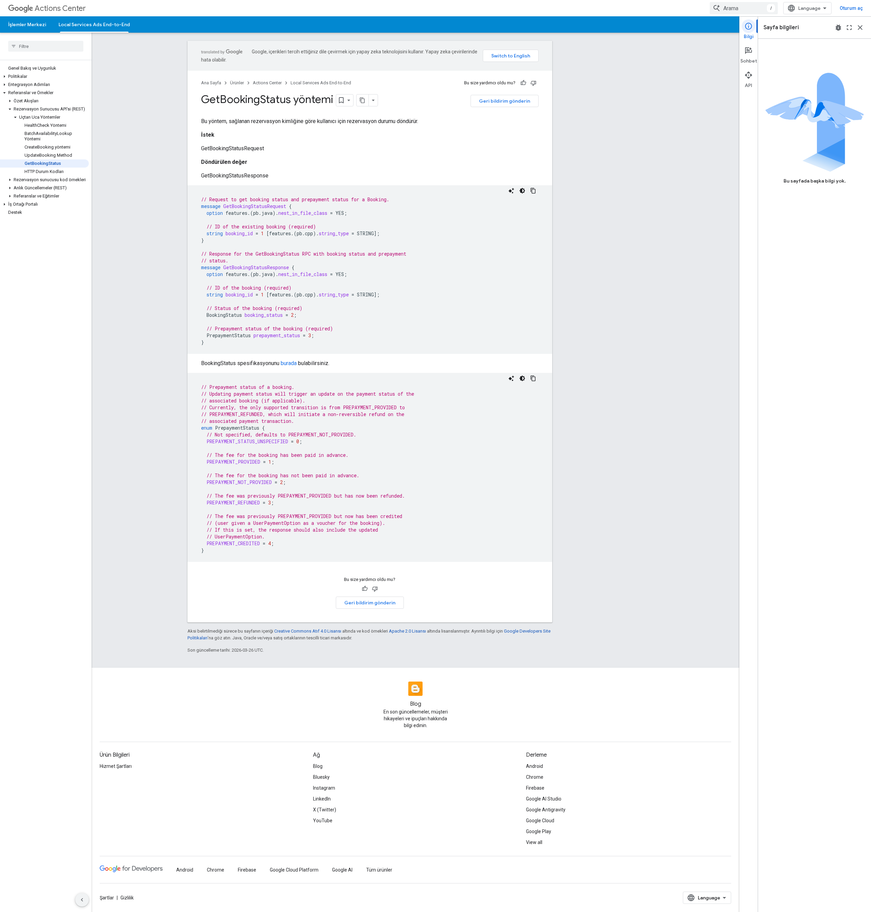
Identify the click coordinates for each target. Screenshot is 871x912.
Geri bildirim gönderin (504, 101)
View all (534, 842)
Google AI (342, 870)
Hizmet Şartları (116, 766)
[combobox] (744, 8)
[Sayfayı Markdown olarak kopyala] (363, 100)
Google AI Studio (543, 799)
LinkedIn (322, 799)
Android (534, 766)
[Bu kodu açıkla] (511, 190)
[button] (44, 76)
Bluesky (321, 777)
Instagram (324, 788)
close (860, 27)
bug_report (838, 27)
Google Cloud (540, 820)
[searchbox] (45, 46)
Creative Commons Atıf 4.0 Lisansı (307, 631)
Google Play (538, 831)
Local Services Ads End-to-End (94, 24)
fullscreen (849, 27)
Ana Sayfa (211, 82)
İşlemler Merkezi (27, 24)
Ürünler (237, 82)
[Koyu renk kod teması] (522, 190)
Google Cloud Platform (294, 870)
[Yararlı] (523, 83)
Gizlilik (127, 897)
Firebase (535, 788)
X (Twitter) (324, 809)
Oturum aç (851, 8)
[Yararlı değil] (533, 83)
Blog (318, 766)
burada (289, 363)
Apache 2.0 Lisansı (407, 631)
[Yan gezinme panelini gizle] (82, 900)
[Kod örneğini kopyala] (533, 190)
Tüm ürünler (379, 870)
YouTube (322, 820)
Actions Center (60, 8)
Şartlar (107, 897)
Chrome (534, 777)
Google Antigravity (545, 809)
